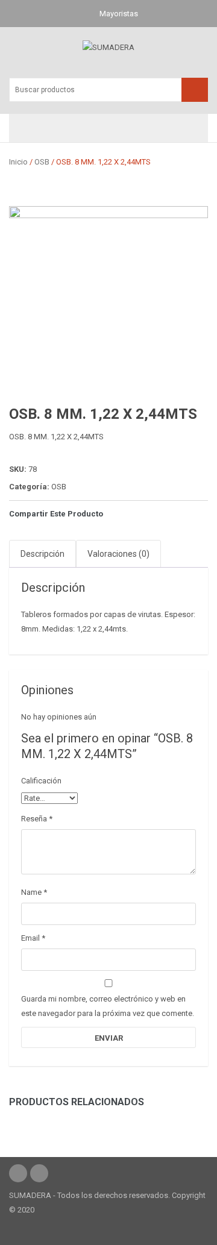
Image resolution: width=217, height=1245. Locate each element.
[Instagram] (18, 1173)
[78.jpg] (108, 305)
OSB (41, 161)
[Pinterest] (157, 513)
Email (33, 937)
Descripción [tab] (42, 554)
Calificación (41, 780)
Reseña (36, 818)
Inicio (18, 161)
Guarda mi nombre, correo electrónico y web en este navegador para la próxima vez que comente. (107, 1006)
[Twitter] (137, 513)
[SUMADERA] (108, 46)
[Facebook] (117, 513)
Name (34, 892)
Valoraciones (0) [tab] (118, 554)
